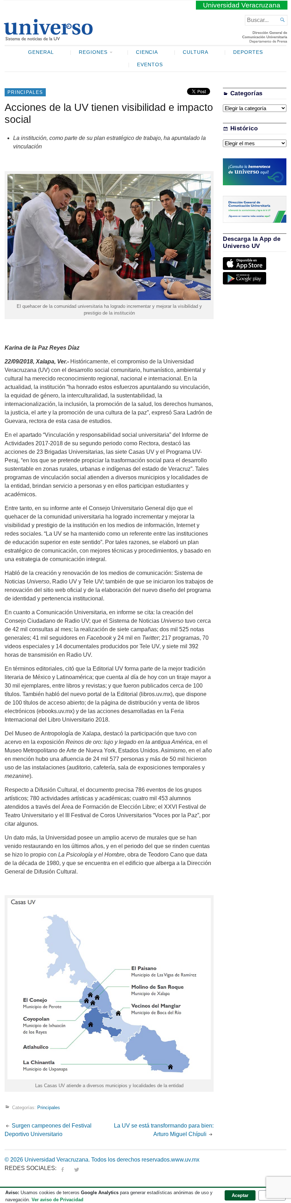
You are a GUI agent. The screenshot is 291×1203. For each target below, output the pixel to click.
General (41, 52)
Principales (25, 92)
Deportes (248, 52)
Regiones (93, 52)
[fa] (62, 1168)
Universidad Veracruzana (241, 5)
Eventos (150, 64)
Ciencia (147, 52)
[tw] (76, 1168)
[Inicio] (48, 37)
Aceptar (240, 1195)
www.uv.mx (185, 1160)
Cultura (195, 52)
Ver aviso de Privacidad (57, 1199)
